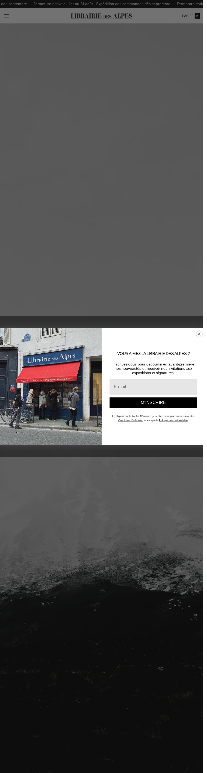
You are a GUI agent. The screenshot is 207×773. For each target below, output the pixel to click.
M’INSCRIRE (153, 402)
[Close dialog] (199, 334)
